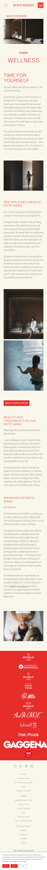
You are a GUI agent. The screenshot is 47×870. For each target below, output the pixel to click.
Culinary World (23, 778)
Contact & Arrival (23, 791)
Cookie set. (23, 834)
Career (23, 796)
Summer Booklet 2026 (23, 800)
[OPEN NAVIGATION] (6, 5)
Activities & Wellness (23, 782)
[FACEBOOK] (21, 766)
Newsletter (23, 804)
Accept (6, 866)
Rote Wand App (23, 817)
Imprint (24, 830)
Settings (22, 866)
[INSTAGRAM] (15, 766)
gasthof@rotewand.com (19, 586)
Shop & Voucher (23, 808)
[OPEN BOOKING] (40, 5)
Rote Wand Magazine (23, 821)
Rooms (23, 774)
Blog (23, 787)
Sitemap (23, 839)
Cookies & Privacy (23, 826)
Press (23, 843)
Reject (14, 866)
